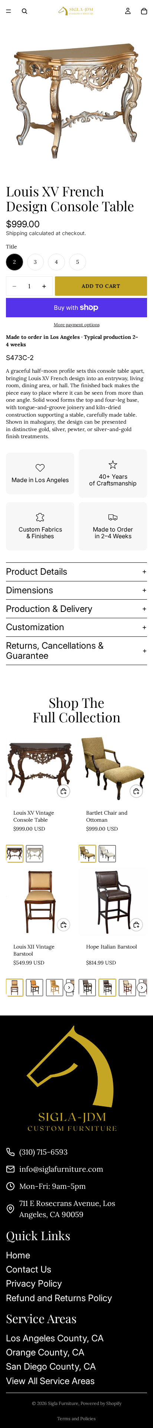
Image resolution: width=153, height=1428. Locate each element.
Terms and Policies (76, 1418)
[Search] (24, 11)
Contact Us (28, 1269)
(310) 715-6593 (43, 1151)
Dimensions (29, 590)
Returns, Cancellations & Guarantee (55, 650)
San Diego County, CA (51, 1366)
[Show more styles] (69, 987)
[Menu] (8, 11)
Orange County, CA (45, 1352)
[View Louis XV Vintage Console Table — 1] (14, 853)
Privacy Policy (34, 1283)
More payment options (77, 324)
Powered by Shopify (101, 1403)
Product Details (36, 571)
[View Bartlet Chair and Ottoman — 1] (87, 853)
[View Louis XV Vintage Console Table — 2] (34, 853)
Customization (35, 627)
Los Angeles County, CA (55, 1338)
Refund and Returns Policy (59, 1298)
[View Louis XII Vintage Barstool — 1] (14, 987)
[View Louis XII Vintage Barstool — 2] (34, 987)
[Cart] (144, 11)
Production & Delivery (49, 608)
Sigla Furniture (63, 1403)
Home (18, 1255)
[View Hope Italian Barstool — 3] (127, 987)
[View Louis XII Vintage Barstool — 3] (54, 987)
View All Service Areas (50, 1381)
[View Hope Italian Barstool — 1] (87, 987)
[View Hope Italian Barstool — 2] (107, 987)
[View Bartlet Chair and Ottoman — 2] (107, 853)
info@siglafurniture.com (61, 1169)
